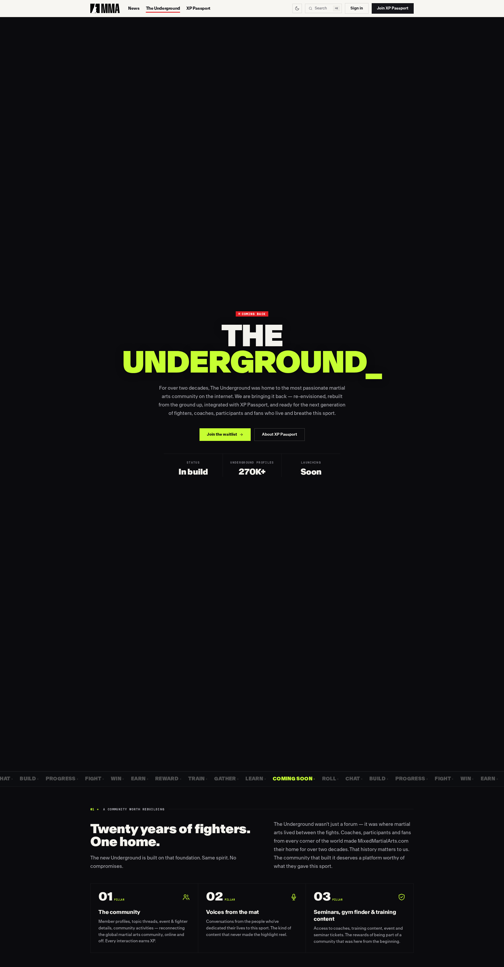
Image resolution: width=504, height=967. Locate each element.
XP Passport (198, 8)
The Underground (163, 8)
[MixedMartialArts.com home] (105, 8)
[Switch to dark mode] (297, 8)
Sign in (356, 8)
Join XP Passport (392, 8)
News (134, 8)
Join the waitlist (222, 434)
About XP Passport (279, 434)
